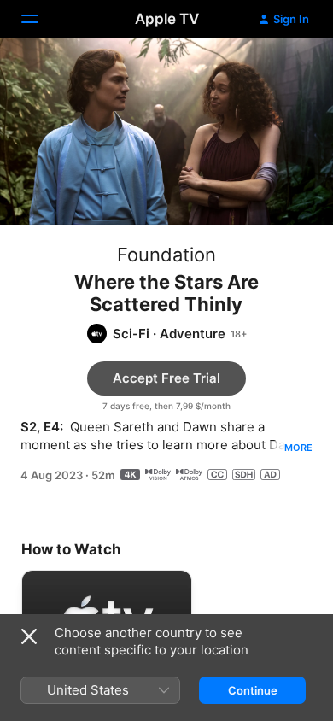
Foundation (166, 254)
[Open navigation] (40, 19)
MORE (298, 448)
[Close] (29, 636)
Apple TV (167, 18)
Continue (253, 690)
